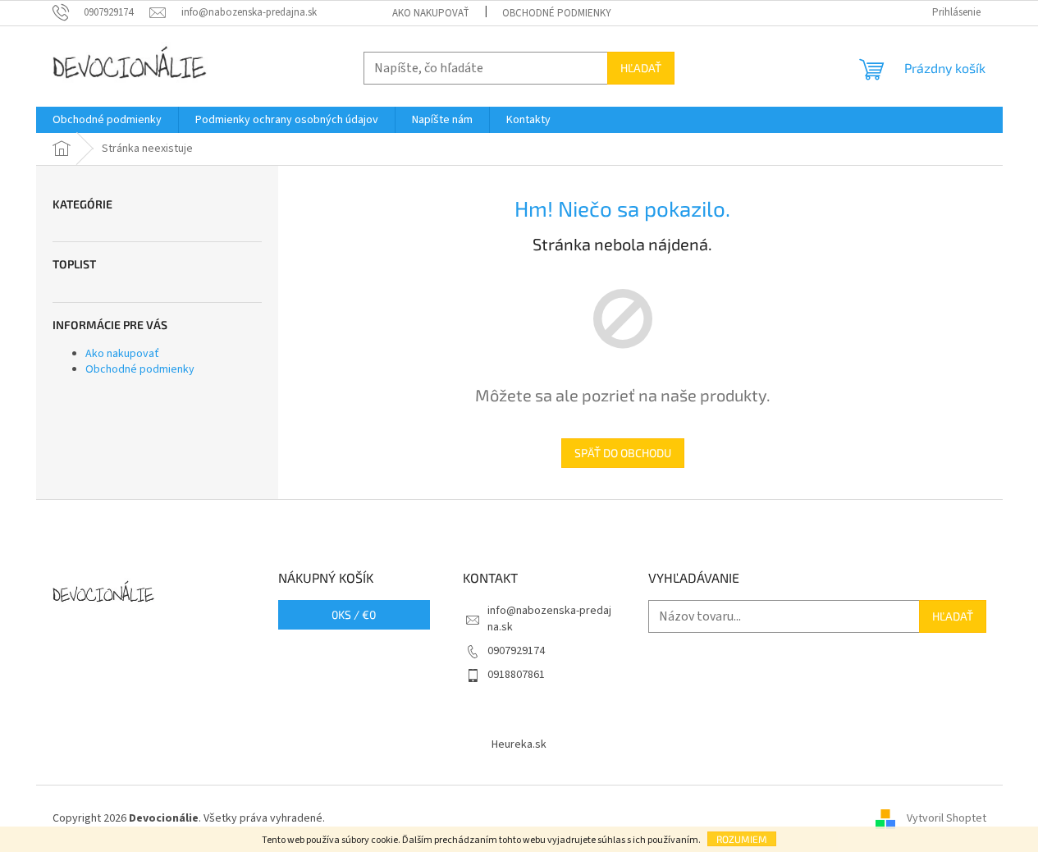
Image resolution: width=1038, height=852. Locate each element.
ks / (354, 614)
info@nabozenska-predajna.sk (549, 618)
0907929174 (516, 651)
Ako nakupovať (430, 13)
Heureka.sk (519, 744)
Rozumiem (741, 839)
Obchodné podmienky (556, 13)
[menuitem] (107, 120)
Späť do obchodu (622, 453)
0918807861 (516, 674)
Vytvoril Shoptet (946, 818)
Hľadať (640, 68)
